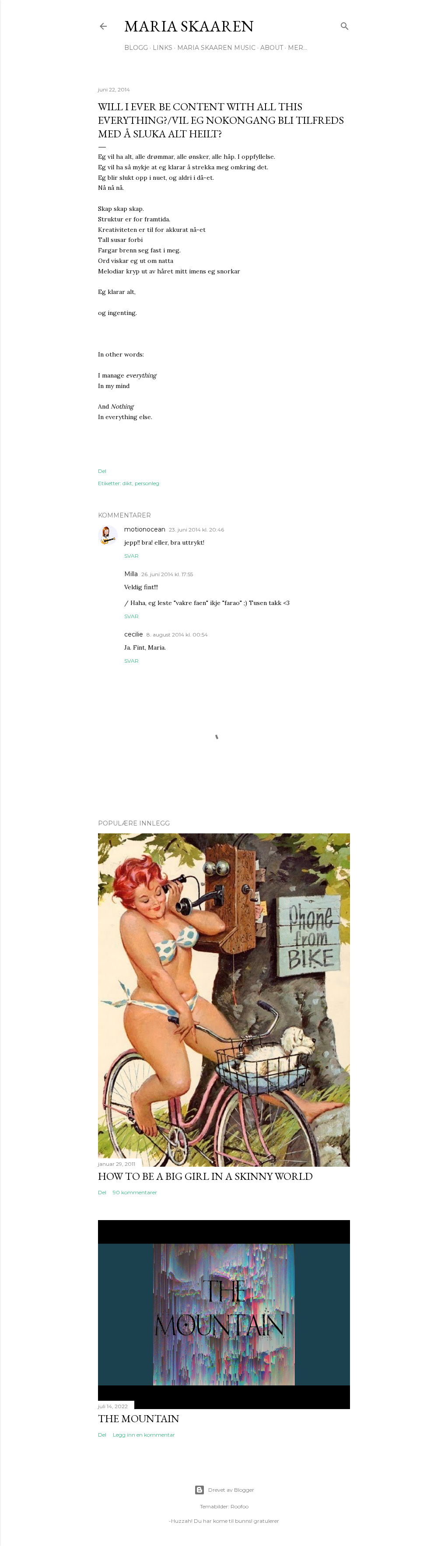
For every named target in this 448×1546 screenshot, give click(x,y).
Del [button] (102, 471)
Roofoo (239, 1506)
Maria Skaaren (189, 26)
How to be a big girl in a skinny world (205, 1176)
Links (162, 48)
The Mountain (138, 1418)
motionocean (144, 529)
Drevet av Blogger (231, 1490)
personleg (147, 483)
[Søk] (345, 24)
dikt (127, 483)
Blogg (136, 48)
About (271, 48)
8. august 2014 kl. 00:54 (177, 634)
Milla (131, 574)
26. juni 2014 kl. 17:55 (167, 574)
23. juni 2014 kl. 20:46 (196, 529)
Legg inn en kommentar (144, 1434)
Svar (131, 556)
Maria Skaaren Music (216, 48)
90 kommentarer (135, 1192)
